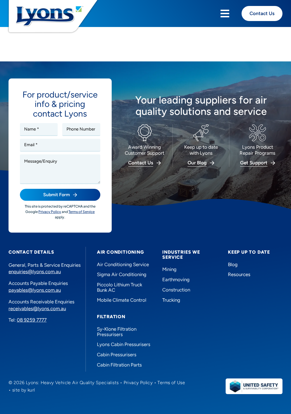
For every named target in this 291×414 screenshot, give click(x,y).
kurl (31, 390)
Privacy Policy (138, 382)
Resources (239, 274)
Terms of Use (171, 382)
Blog (233, 264)
